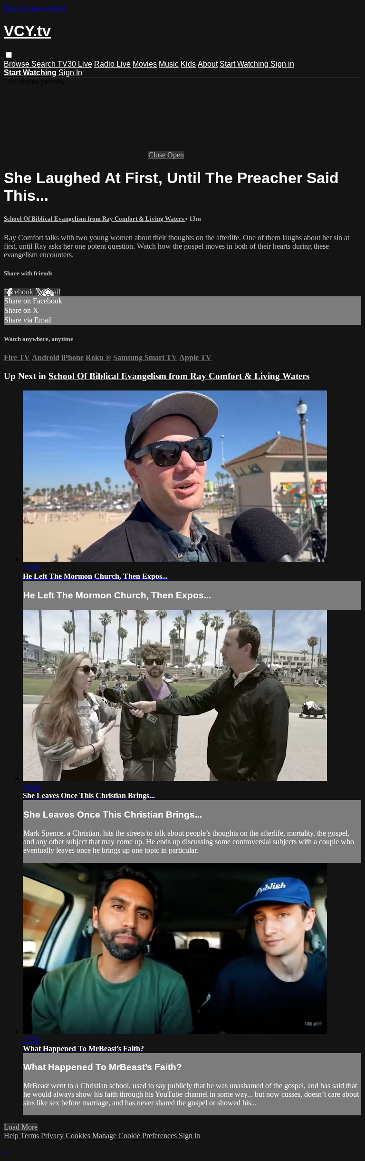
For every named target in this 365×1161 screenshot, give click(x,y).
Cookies (79, 1136)
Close (157, 155)
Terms (30, 1136)
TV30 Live (75, 64)
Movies (145, 64)
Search (44, 64)
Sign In (70, 72)
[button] (9, 55)
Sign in (282, 64)
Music (169, 64)
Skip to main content (35, 8)
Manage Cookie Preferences (135, 1136)
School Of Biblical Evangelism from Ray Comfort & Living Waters (94, 218)
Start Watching (245, 64)
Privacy (53, 1136)
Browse (17, 64)
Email (51, 292)
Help (12, 1136)
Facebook (19, 292)
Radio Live (112, 64)
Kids (188, 64)
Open (175, 155)
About (208, 64)
